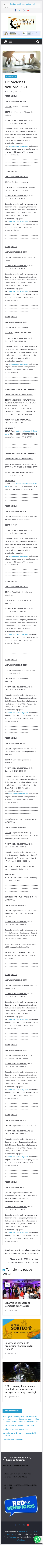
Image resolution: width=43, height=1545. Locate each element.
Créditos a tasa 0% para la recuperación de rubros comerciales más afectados (22, 1252)
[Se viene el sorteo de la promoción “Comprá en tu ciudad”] (22, 1329)
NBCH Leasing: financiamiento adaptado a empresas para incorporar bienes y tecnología (21, 1389)
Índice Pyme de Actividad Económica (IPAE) (19, 1425)
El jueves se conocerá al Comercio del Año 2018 (17, 1304)
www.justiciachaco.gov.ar (18, 146)
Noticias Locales (11, 76)
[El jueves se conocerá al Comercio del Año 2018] (22, 1289)
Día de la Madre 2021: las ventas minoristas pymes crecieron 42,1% (23, 1261)
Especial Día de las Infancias (13, 1439)
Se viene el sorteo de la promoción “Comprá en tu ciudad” (19, 1346)
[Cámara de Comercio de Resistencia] (5, 41)
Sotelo (22, 92)
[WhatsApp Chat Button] (37, 1539)
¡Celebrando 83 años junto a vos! (22, 4)
